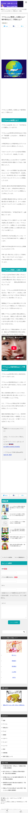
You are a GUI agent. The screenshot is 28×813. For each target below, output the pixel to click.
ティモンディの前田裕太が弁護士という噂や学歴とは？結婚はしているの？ (8, 557)
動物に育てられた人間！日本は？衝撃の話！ (14, 705)
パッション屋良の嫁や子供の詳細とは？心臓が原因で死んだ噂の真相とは (17, 531)
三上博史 (14, 672)
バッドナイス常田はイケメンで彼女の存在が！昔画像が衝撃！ (17, 522)
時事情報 (5, 752)
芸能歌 (4, 734)
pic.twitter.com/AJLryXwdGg (12, 446)
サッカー (5, 742)
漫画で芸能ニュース (8, 756)
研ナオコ (14, 655)
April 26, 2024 (8, 454)
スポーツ (5, 738)
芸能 (4, 720)
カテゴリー (5, 715)
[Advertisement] (14, 43)
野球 (4, 749)
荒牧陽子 (14, 660)
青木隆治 (14, 666)
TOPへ (21, 811)
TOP (12, 798)
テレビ (4, 731)
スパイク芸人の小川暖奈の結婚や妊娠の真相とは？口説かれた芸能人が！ (17, 508)
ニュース (5, 745)
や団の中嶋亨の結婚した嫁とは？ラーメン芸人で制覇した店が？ (17, 537)
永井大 (14, 677)
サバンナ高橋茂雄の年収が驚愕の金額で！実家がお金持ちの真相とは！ (21, 557)
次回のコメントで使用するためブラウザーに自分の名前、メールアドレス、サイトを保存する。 (13, 595)
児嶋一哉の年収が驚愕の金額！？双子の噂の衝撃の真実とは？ (17, 545)
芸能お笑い (4, 23)
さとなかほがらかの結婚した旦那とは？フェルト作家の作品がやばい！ (17, 514)
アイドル (5, 724)
